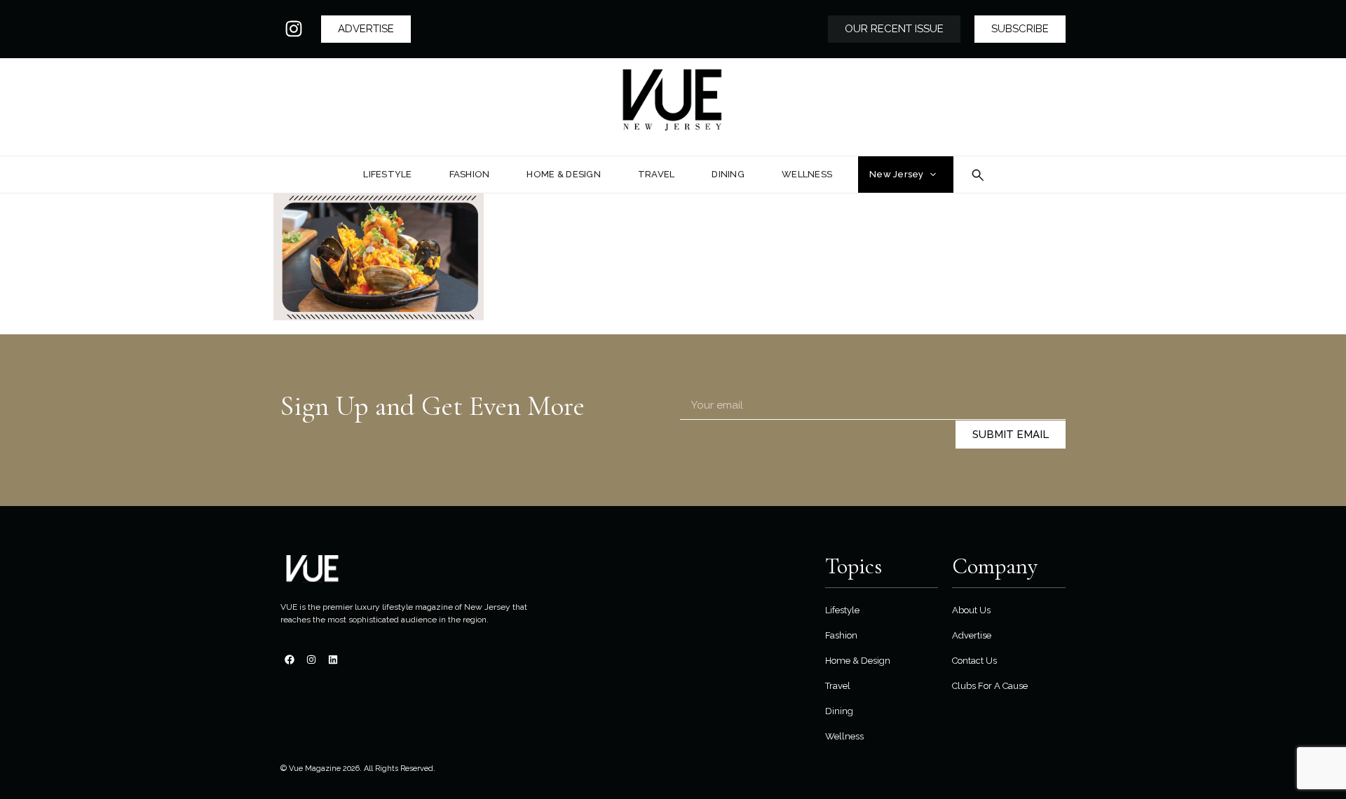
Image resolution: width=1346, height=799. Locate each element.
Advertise (971, 635)
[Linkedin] (333, 659)
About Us (971, 610)
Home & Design (857, 660)
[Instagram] (293, 28)
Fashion (841, 635)
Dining (839, 711)
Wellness (844, 736)
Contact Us (974, 660)
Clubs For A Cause (990, 686)
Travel (837, 686)
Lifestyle (842, 610)
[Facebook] (289, 659)
